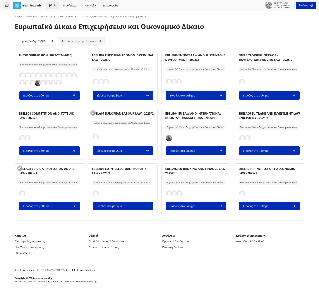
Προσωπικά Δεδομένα (175, 241)
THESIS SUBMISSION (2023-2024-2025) (45, 55)
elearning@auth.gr (85, 270)
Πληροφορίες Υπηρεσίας (30, 241)
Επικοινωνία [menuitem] (110, 5)
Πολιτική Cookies (172, 247)
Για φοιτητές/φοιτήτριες (104, 247)
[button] (52, 5)
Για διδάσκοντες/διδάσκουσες (107, 241)
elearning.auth (26, 270)
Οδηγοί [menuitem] (89, 5)
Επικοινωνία (22, 253)
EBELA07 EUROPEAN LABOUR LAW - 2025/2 (123, 113)
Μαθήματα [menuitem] (70, 5)
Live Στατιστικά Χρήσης (29, 247)
